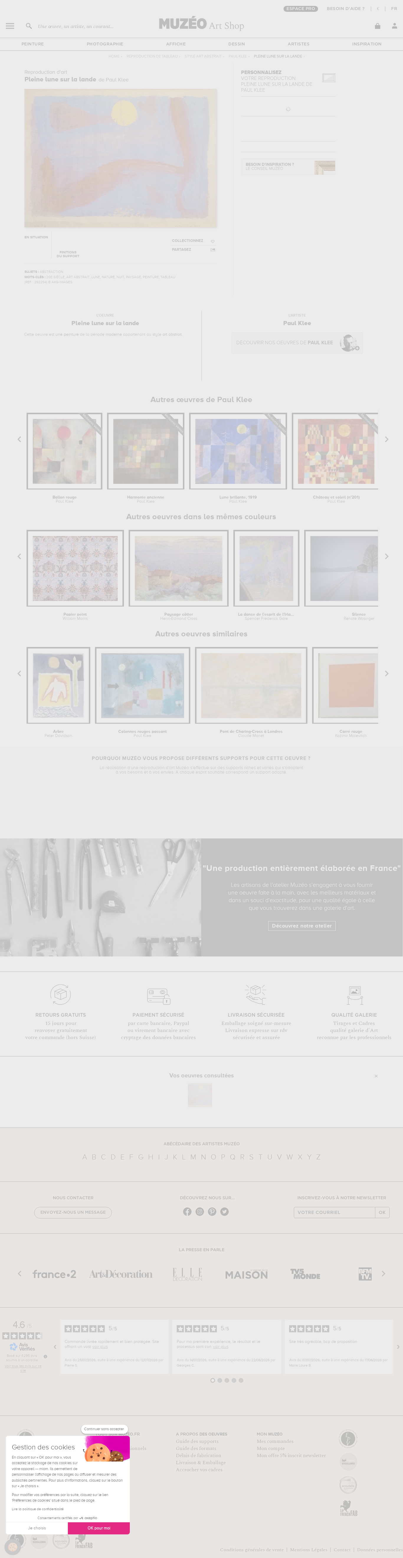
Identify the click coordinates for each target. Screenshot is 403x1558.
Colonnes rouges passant (142, 734)
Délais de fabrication (198, 1455)
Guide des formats (196, 1448)
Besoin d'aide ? (346, 9)
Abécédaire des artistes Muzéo (201, 1144)
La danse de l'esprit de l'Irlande (266, 616)
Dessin (236, 44)
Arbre (58, 734)
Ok (382, 1212)
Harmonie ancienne (145, 499)
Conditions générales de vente (252, 1549)
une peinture (67, 334)
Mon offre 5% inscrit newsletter (291, 1455)
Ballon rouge (65, 499)
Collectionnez (187, 241)
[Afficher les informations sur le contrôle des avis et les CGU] (45, 1356)
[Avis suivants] (398, 1347)
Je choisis (37, 1528)
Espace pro (300, 9)
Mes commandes (275, 1441)
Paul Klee (238, 56)
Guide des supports (197, 1441)
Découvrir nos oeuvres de (284, 342)
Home (114, 56)
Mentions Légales (308, 1549)
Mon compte (271, 1448)
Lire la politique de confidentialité (38, 1509)
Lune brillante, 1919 (238, 499)
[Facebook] (189, 1215)
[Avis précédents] (55, 1347)
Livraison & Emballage (201, 1463)
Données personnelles (380, 1549)
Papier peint (75, 616)
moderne (114, 334)
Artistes (298, 44)
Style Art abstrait (203, 56)
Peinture (33, 44)
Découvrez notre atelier (302, 926)
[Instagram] (201, 1215)
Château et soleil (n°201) (336, 499)
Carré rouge (351, 734)
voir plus (100, 1347)
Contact (342, 1549)
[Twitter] (226, 1215)
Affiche (176, 44)
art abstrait (172, 334)
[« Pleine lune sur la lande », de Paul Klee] (200, 1095)
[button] (12, 1547)
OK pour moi (99, 1528)
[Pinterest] (213, 1215)
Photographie (105, 44)
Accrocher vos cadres (199, 1470)
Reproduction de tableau (152, 56)
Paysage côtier (178, 616)
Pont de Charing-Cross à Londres (251, 734)
